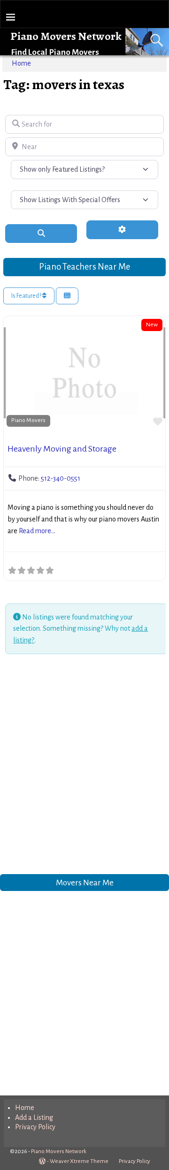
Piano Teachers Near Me (84, 267)
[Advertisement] (84, 765)
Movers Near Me (85, 882)
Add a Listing (34, 1117)
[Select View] (67, 296)
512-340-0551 (60, 478)
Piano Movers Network (66, 36)
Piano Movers (28, 420)
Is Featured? (26, 296)
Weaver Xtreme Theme (79, 1161)
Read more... (37, 531)
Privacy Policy (35, 1127)
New (152, 324)
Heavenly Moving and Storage (62, 448)
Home (21, 63)
